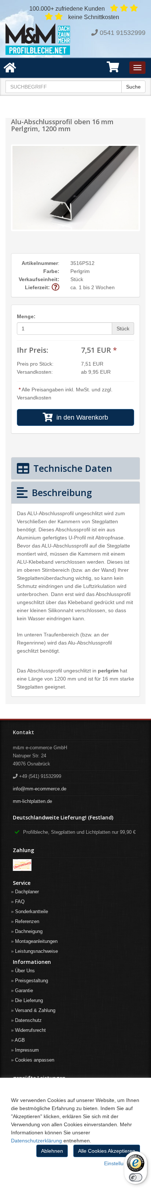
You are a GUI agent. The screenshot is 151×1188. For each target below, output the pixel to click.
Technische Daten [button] (71, 468)
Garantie (24, 990)
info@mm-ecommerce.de (39, 789)
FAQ (20, 901)
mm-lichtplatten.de (32, 801)
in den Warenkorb (80, 417)
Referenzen (27, 921)
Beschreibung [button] (60, 492)
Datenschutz (28, 1020)
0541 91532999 (123, 32)
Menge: (26, 316)
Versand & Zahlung (35, 1010)
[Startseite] (37, 39)
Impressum (27, 1050)
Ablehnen (52, 1151)
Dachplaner (27, 891)
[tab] (75, 468)
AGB (20, 1040)
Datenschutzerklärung (36, 1141)
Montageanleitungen (36, 941)
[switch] (135, 1177)
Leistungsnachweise (36, 951)
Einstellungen (119, 1163)
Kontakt (23, 732)
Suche (133, 87)
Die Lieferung (29, 1000)
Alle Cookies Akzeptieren (106, 1151)
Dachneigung (29, 931)
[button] (113, 69)
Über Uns (25, 970)
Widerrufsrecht (30, 1030)
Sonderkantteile (31, 911)
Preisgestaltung (31, 980)
